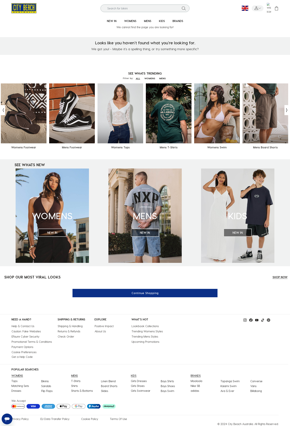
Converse (256, 381)
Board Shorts (109, 386)
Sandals (46, 386)
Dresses (16, 390)
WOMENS (149, 78)
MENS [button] (147, 20)
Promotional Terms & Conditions (32, 341)
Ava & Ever (227, 390)
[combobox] (145, 8)
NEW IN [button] (111, 20)
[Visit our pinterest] (267, 319)
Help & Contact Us (23, 326)
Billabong (256, 390)
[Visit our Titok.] (261, 319)
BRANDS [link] (178, 20)
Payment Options (22, 346)
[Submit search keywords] (184, 8)
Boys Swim (167, 390)
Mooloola (196, 381)
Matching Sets (20, 385)
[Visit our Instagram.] (244, 319)
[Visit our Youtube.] (255, 319)
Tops (14, 381)
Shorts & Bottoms (82, 390)
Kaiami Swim (229, 386)
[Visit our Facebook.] (250, 319)
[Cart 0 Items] (276, 8)
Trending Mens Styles (145, 336)
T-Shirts (75, 381)
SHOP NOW (280, 277)
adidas (195, 390)
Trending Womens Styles (147, 331)
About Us (100, 331)
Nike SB (195, 385)
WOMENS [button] (130, 20)
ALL (138, 78)
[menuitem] (111, 21)
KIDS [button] (162, 20)
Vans (253, 386)
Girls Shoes (137, 385)
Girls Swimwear (140, 390)
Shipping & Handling (70, 326)
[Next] (286, 110)
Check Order (66, 336)
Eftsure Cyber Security (25, 336)
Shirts (74, 385)
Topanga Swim (230, 381)
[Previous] (2, 110)
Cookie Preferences (24, 352)
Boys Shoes (168, 386)
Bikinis (45, 381)
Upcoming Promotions (145, 341)
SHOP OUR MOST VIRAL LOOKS (32, 277)
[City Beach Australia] (23, 7)
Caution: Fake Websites (26, 331)
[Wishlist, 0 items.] (269, 8)
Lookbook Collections (145, 326)
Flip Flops (47, 390)
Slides (104, 390)
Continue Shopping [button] (145, 293)
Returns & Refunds (69, 331)
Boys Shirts (167, 381)
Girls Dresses (139, 381)
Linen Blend (108, 381)
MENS (162, 78)
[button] (257, 8)
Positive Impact (104, 326)
